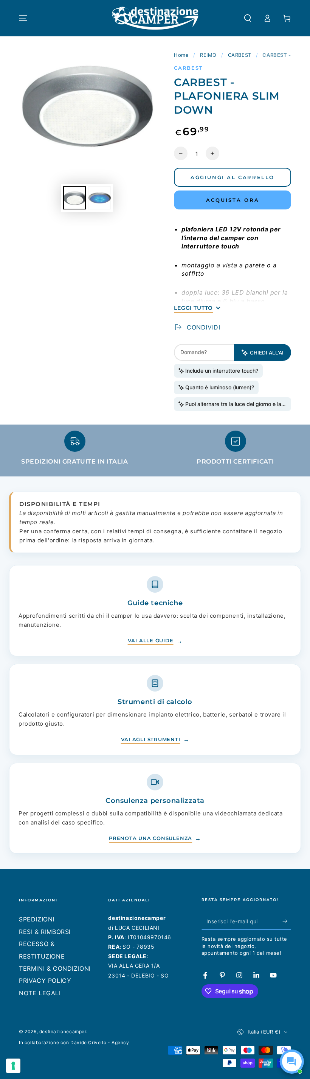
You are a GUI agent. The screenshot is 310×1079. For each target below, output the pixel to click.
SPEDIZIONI (36, 919)
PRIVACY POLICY (45, 980)
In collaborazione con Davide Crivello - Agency (74, 1042)
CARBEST (239, 55)
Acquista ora (232, 200)
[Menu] (23, 18)
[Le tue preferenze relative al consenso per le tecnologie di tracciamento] (13, 1066)
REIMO (208, 55)
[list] (155, 451)
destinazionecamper (62, 1031)
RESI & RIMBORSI (45, 931)
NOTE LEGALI (40, 993)
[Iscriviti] (286, 921)
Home (181, 55)
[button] (247, 18)
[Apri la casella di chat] (292, 1061)
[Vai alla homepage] (155, 18)
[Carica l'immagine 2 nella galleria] (99, 197)
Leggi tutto (193, 307)
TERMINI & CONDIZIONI (55, 968)
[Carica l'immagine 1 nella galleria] (74, 197)
